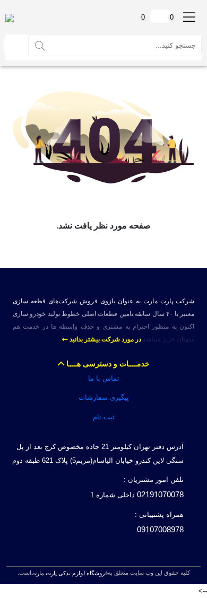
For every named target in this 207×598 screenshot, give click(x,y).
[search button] (40, 45)
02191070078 (160, 494)
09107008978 (160, 529)
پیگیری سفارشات (104, 397)
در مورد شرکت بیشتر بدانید (104, 339)
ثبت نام (104, 417)
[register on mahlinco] (13, 45)
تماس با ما (103, 378)
